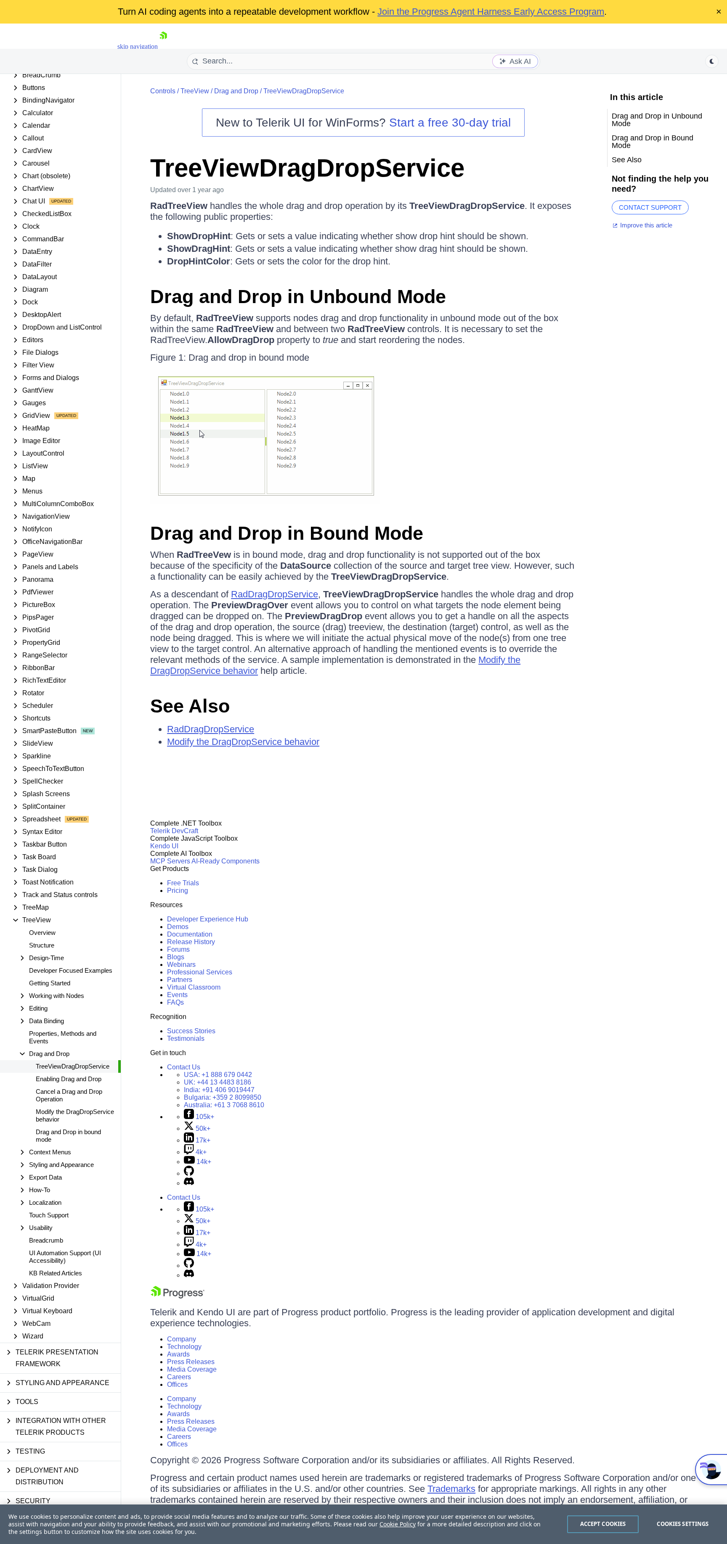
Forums (178, 949)
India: (219, 1089)
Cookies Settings (682, 1524)
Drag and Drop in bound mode (68, 1135)
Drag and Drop (236, 91)
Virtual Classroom (193, 987)
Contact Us (183, 1067)
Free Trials (183, 883)
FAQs (175, 1002)
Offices (177, 1384)
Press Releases (191, 1361)
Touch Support (49, 1215)
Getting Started (49, 983)
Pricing (177, 890)
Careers (179, 1376)
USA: (218, 1074)
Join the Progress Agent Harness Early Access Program (490, 11)
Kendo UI (164, 846)
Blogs (175, 957)
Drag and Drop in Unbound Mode (298, 296)
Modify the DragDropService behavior (75, 1115)
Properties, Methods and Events (62, 1037)
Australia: (224, 1105)
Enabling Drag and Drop (68, 1078)
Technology (184, 1346)
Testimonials (185, 1038)
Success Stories (191, 1031)
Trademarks (451, 1488)
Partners (179, 979)
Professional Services (199, 972)
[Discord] (189, 1183)
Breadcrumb (46, 1240)
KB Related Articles (55, 1273)
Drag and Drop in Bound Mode (286, 533)
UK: (217, 1082)
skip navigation (137, 46)
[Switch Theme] (712, 61)
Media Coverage (192, 1369)
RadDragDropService (274, 594)
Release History (191, 941)
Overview (42, 932)
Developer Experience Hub (207, 919)
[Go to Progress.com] (177, 1296)
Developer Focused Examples (70, 970)
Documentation (189, 934)
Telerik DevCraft (174, 830)
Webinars (181, 964)
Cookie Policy (397, 1524)
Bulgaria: (222, 1097)
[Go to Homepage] (163, 46)
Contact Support (650, 207)
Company (181, 1339)
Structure (41, 945)
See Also (190, 706)
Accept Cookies (603, 1524)
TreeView (194, 91)
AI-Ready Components (225, 861)
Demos (177, 926)
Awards (178, 1354)
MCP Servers (170, 861)
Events (177, 994)
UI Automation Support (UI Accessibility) (65, 1256)
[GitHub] (189, 1173)
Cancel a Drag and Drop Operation (69, 1095)
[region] (363, 1524)
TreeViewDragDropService (72, 1066)
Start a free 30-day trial (450, 122)
